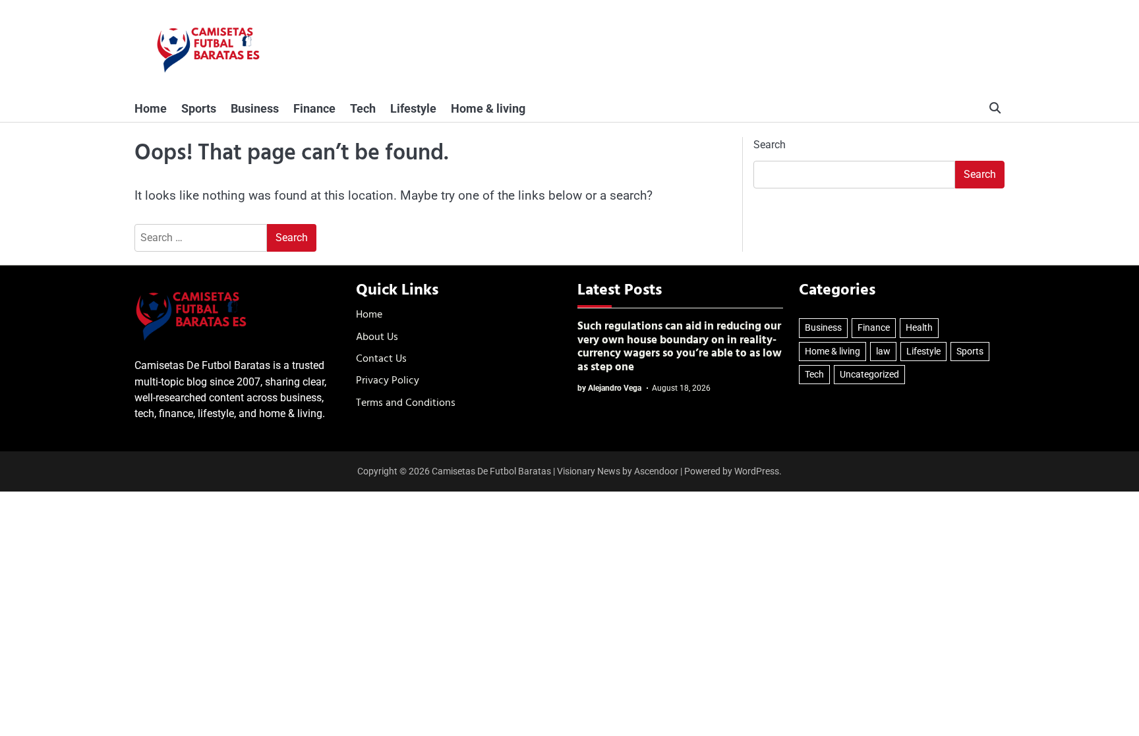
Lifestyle (413, 108)
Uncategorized (869, 374)
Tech (363, 108)
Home (150, 108)
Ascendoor (656, 471)
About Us (377, 337)
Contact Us (381, 359)
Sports (198, 108)
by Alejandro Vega (609, 388)
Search (769, 144)
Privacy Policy (387, 380)
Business (255, 108)
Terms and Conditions (405, 403)
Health (919, 327)
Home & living (488, 108)
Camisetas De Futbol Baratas (491, 471)
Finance (314, 108)
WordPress (756, 471)
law (883, 351)
